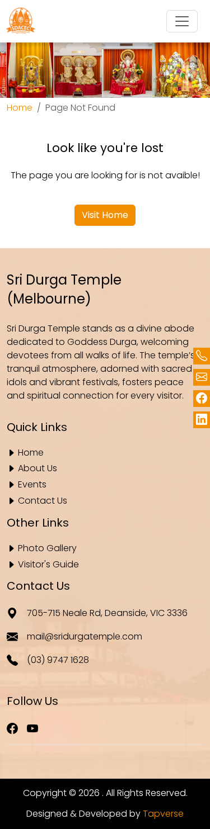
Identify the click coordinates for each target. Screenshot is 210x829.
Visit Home (105, 215)
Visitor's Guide (48, 565)
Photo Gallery (47, 549)
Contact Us (42, 501)
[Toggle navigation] (182, 21)
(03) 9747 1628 (58, 659)
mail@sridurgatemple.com (84, 636)
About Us (37, 469)
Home (19, 107)
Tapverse (163, 813)
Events (32, 485)
